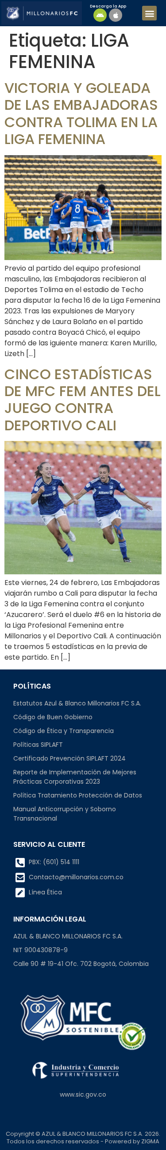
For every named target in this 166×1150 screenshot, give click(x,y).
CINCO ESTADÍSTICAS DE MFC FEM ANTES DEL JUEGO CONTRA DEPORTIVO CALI (82, 399)
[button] (149, 13)
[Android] (100, 15)
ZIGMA (150, 1141)
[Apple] (115, 15)
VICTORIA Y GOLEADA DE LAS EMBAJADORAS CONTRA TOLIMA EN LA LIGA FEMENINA (81, 113)
